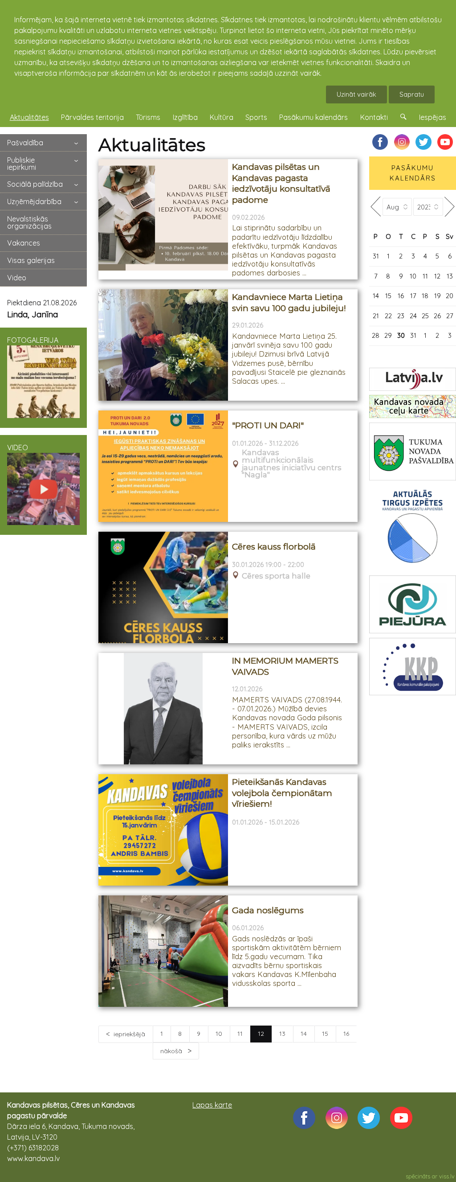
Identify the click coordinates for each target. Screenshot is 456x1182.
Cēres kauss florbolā (274, 547)
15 (325, 1034)
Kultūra (221, 117)
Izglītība (185, 117)
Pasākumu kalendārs (313, 117)
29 (388, 335)
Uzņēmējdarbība (34, 201)
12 (437, 276)
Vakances (23, 242)
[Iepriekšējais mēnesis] (375, 207)
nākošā (172, 1051)
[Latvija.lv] (412, 379)
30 (401, 335)
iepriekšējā (129, 1034)
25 (425, 316)
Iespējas (432, 117)
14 (304, 1034)
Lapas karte (212, 1104)
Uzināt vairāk (356, 94)
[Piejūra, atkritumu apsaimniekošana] (412, 604)
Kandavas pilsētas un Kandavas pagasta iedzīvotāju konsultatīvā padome (281, 183)
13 (282, 1034)
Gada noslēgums (268, 910)
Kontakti (374, 117)
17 (413, 295)
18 (425, 295)
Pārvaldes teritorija (92, 117)
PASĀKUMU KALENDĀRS (413, 173)
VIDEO (17, 447)
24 (413, 316)
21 (376, 316)
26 (437, 316)
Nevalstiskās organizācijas (29, 222)
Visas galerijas (31, 260)
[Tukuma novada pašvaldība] (412, 451)
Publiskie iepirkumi (21, 164)
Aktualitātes (29, 117)
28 (375, 335)
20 (449, 295)
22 (388, 316)
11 (240, 1034)
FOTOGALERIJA (32, 340)
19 (437, 295)
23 (400, 316)
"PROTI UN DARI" (268, 425)
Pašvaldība (25, 142)
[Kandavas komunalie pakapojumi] (412, 667)
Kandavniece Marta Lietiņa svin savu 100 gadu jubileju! (289, 302)
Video (16, 277)
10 (219, 1034)
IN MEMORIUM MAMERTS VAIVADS (285, 666)
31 (376, 256)
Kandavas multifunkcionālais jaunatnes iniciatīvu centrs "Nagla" (292, 464)
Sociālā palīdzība (35, 184)
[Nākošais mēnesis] (449, 207)
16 (346, 1034)
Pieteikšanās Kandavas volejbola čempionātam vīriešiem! (282, 793)
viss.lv (447, 1176)
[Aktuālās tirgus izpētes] (412, 527)
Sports (256, 117)
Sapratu (411, 94)
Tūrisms (148, 117)
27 (449, 316)
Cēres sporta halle (276, 576)
